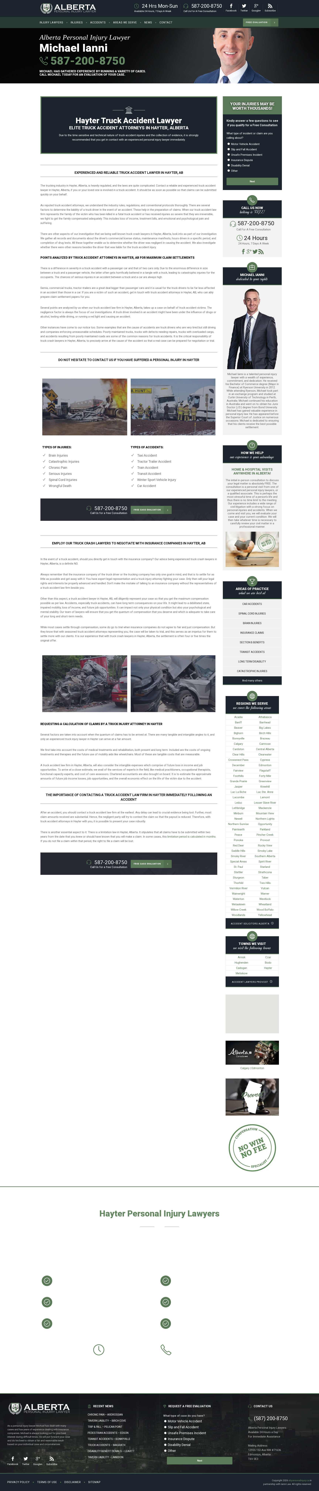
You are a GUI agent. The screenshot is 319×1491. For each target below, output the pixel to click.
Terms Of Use (47, 1482)
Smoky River (238, 856)
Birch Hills (265, 733)
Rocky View (265, 845)
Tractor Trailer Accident (154, 461)
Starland (265, 867)
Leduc (238, 802)
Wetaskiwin (238, 904)
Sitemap (94, 1482)
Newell (238, 818)
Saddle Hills (238, 851)
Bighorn (238, 733)
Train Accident (147, 468)
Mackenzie (265, 808)
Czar (268, 957)
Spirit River (265, 861)
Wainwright (238, 893)
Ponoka (238, 840)
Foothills (238, 776)
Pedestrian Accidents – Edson (108, 1432)
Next (252, 181)
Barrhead (265, 722)
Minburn (238, 813)
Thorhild (238, 883)
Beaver (238, 727)
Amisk (241, 957)
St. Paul (238, 867)
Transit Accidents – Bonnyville (109, 1438)
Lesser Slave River (265, 802)
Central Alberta (265, 749)
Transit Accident (149, 474)
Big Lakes (265, 727)
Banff (238, 722)
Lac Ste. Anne (265, 792)
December (238, 765)
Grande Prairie (238, 781)
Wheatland (265, 904)
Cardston (238, 749)
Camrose (265, 744)
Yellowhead (265, 915)
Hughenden (241, 962)
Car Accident (146, 486)
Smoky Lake (265, 851)
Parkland (265, 829)
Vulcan (265, 888)
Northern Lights (265, 818)
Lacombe (238, 797)
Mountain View (265, 813)
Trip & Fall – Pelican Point (105, 1426)
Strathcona (265, 872)
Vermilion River (238, 888)
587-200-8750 (86, 60)
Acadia (238, 717)
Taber (265, 877)
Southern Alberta (265, 856)
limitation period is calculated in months (191, 836)
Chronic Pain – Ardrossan (105, 1414)
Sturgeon (238, 877)
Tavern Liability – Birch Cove (107, 1420)
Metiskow (241, 973)
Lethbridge (238, 808)
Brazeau (265, 738)
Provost (265, 840)
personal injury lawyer (157, 139)
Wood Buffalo (265, 909)
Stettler (238, 872)
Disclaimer (72, 1482)
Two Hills (265, 883)
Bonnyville (238, 738)
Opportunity (265, 824)
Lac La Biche (238, 792)
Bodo (268, 962)
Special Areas (238, 861)
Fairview (238, 770)
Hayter (268, 968)
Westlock (265, 899)
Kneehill (265, 786)
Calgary (238, 744)
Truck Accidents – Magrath (106, 1445)
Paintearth (238, 829)
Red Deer (238, 845)
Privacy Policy (18, 1482)
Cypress (265, 760)
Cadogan (241, 968)
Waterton (238, 899)
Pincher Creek (265, 834)
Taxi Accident (147, 455)
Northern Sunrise (238, 824)
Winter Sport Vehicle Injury (156, 480)
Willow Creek (238, 909)
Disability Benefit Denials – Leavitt (111, 1451)
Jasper (238, 786)
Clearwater (265, 754)
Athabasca (265, 717)
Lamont (265, 797)
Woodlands (238, 915)
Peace (238, 834)
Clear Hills (238, 754)
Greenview (265, 781)
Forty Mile (265, 776)
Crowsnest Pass (238, 760)
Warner (265, 893)
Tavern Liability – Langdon (105, 1457)
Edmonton (265, 765)
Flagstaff (265, 770)
